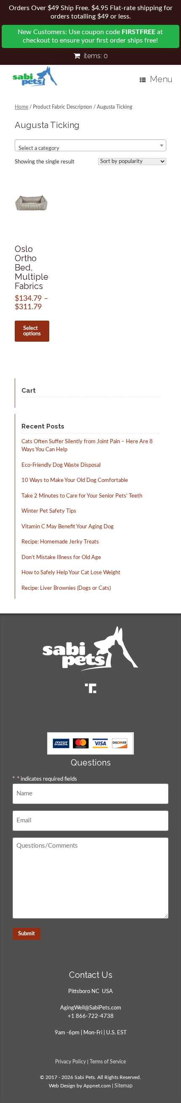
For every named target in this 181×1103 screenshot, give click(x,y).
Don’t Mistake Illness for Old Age (61, 557)
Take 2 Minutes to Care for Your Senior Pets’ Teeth (81, 496)
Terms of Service (108, 1062)
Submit (26, 934)
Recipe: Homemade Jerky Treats (60, 542)
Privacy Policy (70, 1062)
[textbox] (90, 148)
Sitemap (123, 1086)
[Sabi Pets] (35, 76)
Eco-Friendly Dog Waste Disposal (61, 465)
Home (21, 107)
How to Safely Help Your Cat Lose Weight (70, 573)
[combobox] (90, 145)
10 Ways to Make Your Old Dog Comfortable (74, 480)
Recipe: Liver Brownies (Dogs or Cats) (66, 588)
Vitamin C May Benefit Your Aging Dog (67, 527)
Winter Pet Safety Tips (48, 511)
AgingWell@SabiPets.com (90, 1008)
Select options (32, 331)
